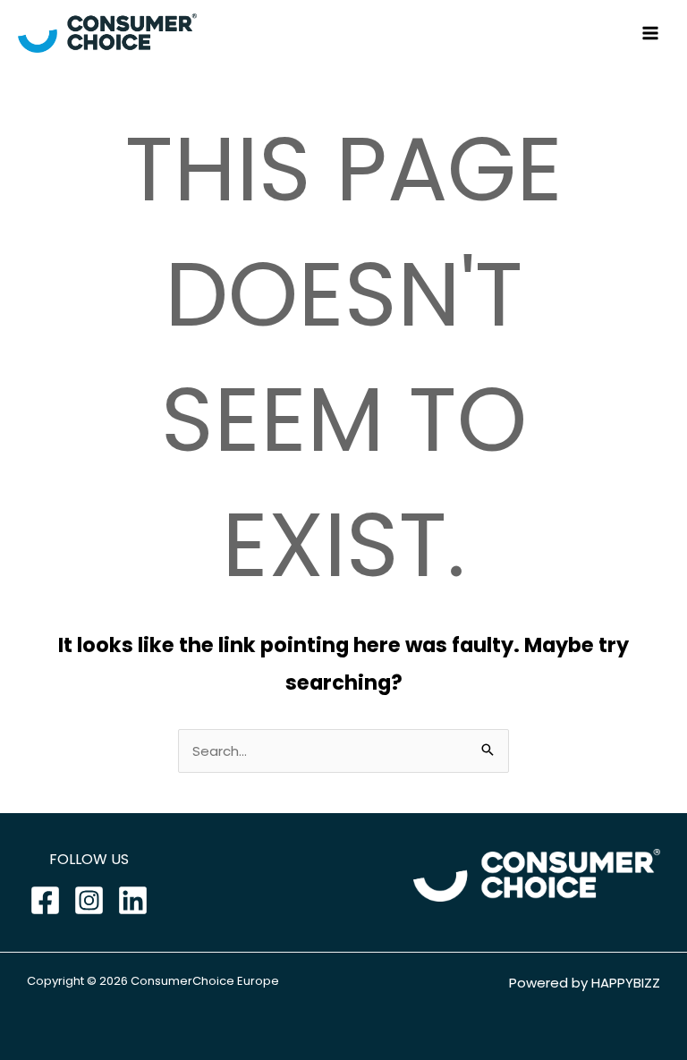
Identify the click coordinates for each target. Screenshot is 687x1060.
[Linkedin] (132, 900)
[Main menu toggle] (651, 33)
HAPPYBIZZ (625, 982)
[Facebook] (45, 900)
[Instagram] (89, 900)
